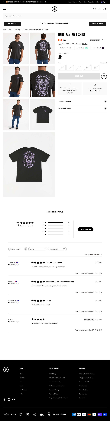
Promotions (83, 386)
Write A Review (86, 229)
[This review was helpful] (95, 273)
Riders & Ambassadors (57, 386)
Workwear (23, 390)
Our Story (52, 374)
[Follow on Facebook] (4, 399)
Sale (21, 394)
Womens (22, 378)
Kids (21, 382)
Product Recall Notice (86, 374)
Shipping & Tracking (86, 378)
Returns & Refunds (85, 382)
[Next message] (31, 2)
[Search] (5, 16)
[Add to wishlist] (104, 76)
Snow (21, 386)
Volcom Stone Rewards (57, 378)
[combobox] (57, 16)
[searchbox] (15, 249)
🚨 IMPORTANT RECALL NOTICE (17, 2)
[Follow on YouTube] (13, 399)
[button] (4, 8)
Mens (21, 374)
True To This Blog (55, 382)
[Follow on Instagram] (9, 399)
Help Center (83, 390)
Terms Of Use (54, 394)
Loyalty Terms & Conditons (58, 398)
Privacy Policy (54, 390)
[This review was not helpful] (99, 273)
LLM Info (82, 398)
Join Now (84, 44)
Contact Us (83, 394)
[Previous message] (3, 2)
